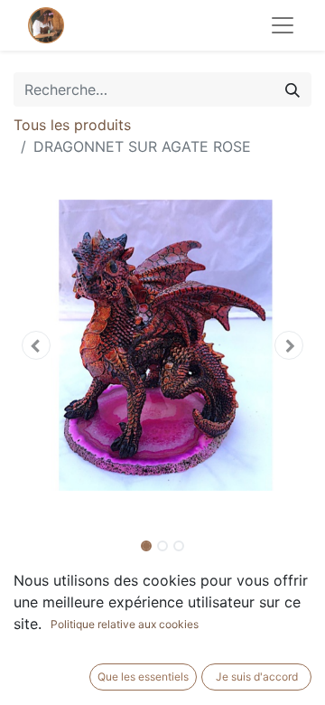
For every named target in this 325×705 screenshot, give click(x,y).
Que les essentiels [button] (143, 676)
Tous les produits (72, 125)
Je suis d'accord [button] (257, 676)
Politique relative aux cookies (125, 624)
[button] (36, 345)
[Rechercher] (292, 89)
